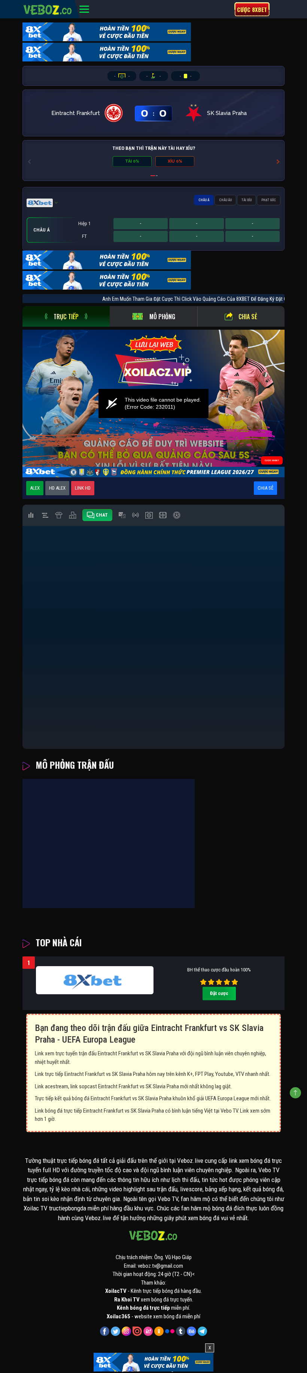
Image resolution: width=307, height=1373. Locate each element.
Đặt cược (219, 993)
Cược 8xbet (252, 9)
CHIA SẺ (265, 488)
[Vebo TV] (47, 8)
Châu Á (203, 200)
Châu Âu (225, 200)
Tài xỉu (246, 200)
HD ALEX (57, 488)
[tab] (66, 316)
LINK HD (83, 488)
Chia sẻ (247, 316)
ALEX (35, 488)
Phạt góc (268, 200)
